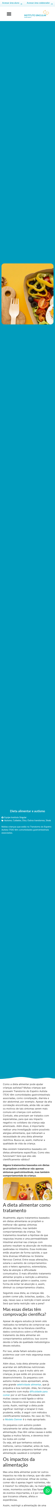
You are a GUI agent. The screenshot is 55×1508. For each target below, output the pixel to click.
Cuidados (17, 821)
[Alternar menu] (9, 13)
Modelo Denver (13, 1419)
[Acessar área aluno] (21, 4)
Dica (24, 821)
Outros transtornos (36, 821)
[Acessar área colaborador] (52, 4)
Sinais (48, 821)
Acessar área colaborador (38, 3)
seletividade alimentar (29, 1384)
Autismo (8, 821)
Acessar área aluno (10, 3)
